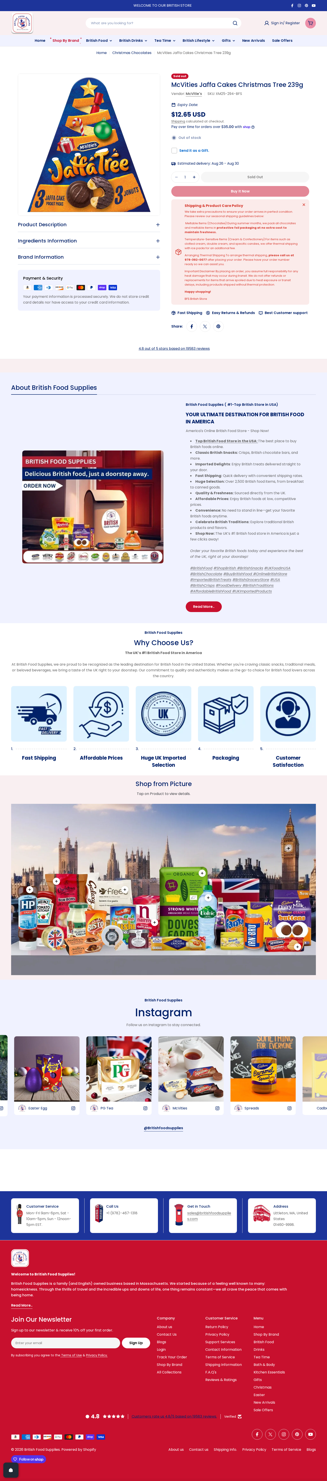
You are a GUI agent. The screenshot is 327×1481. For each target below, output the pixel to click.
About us (176, 1449)
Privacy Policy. (97, 1355)
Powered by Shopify (78, 1449)
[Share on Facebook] (191, 326)
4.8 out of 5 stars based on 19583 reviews (174, 348)
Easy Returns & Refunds (233, 312)
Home (101, 52)
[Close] (304, 204)
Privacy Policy (254, 1449)
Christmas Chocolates (131, 52)
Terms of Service (286, 1449)
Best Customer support (286, 312)
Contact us (198, 1449)
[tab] (54, 389)
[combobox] (163, 23)
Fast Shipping (190, 312)
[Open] (10, 1470)
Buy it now (240, 191)
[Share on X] (205, 326)
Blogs (311, 1449)
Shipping (178, 121)
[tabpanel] (163, 507)
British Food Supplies (42, 1449)
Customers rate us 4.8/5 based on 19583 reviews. (174, 1416)
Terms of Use (71, 1355)
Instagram (163, 1012)
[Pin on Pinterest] (218, 326)
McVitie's (194, 93)
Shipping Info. (225, 1449)
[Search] (235, 23)
